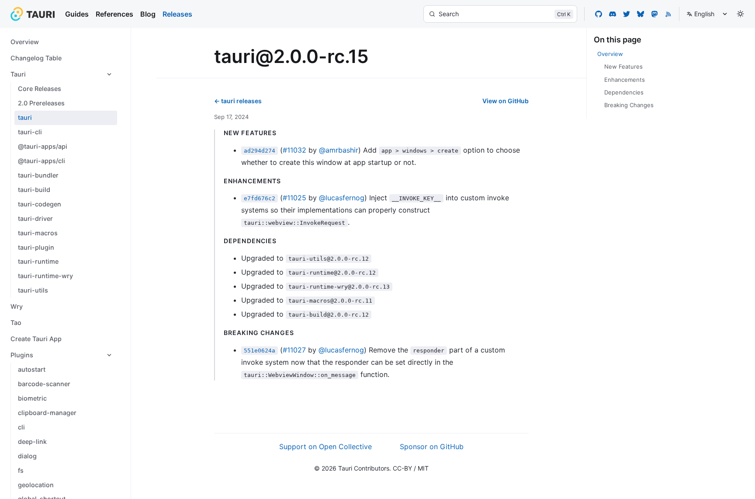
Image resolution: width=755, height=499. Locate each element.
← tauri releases (238, 101)
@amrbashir (338, 150)
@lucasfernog (341, 197)
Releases (177, 14)
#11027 (294, 349)
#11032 (294, 150)
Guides (77, 14)
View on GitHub (505, 101)
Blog (148, 14)
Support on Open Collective (325, 446)
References (114, 14)
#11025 (294, 197)
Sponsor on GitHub (432, 446)
